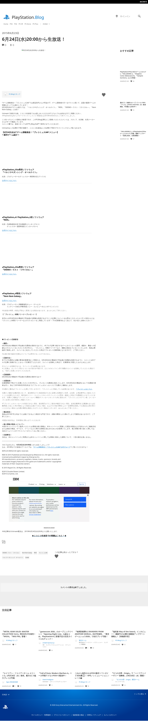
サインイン (125, 16)
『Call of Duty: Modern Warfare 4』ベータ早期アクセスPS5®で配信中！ (55, 674)
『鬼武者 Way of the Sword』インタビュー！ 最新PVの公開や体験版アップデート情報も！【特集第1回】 (128, 634)
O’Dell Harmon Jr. (49, 643)
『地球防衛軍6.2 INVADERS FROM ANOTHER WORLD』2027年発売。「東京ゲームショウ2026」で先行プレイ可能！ (92, 634)
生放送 (27, 557)
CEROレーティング (94, 715)
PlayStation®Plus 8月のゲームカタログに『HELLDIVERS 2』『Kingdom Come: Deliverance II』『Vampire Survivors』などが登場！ (133, 75)
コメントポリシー (110, 715)
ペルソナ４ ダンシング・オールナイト (13, 557)
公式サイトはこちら (9, 180)
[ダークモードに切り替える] (116, 16)
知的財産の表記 (78, 715)
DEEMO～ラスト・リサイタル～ (11, 553)
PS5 (11, 24)
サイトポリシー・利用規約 (41, 715)
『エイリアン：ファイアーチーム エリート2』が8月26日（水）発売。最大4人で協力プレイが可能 (19, 675)
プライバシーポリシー (62, 715)
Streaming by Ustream (49, 527)
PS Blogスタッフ (14, 94)
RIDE (35, 553)
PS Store (28, 24)
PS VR (21, 24)
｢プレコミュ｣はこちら (84, 389)
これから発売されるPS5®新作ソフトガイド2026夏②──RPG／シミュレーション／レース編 (92, 675)
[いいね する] (131, 81)
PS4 (15, 24)
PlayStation (28, 17)
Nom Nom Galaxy (27, 553)
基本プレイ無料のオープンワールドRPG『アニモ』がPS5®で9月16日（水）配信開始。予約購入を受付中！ (133, 105)
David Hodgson (48, 679)
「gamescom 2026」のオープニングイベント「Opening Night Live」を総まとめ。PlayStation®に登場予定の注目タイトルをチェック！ (55, 635)
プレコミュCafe (43, 553)
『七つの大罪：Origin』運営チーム (127, 679)
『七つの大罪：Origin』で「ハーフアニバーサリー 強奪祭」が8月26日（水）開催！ (128, 674)
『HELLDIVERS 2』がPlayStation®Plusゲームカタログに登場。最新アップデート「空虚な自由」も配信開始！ (133, 133)
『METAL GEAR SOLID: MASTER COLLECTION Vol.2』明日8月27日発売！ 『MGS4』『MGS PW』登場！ (19, 634)
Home (6, 24)
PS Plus (35, 24)
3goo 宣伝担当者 (12, 682)
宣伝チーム (82, 640)
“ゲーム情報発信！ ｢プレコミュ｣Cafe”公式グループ (51, 447)
